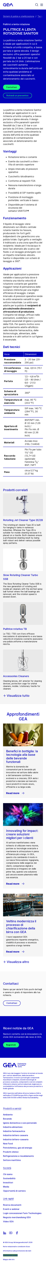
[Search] (36, 4)
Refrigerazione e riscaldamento (18, 1156)
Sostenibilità (9, 1178)
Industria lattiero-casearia (15, 1139)
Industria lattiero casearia (15, 1135)
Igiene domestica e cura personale (20, 1123)
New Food (8, 1143)
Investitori (8, 1182)
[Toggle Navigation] (41, 4)
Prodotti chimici (11, 1152)
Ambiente (8, 1114)
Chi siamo (8, 1174)
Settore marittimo (12, 1160)
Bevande (7, 1118)
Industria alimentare (12, 1127)
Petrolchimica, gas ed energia (17, 1147)
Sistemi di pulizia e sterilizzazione (18, 16)
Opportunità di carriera (14, 1191)
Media (6, 1186)
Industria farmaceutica (14, 1131)
